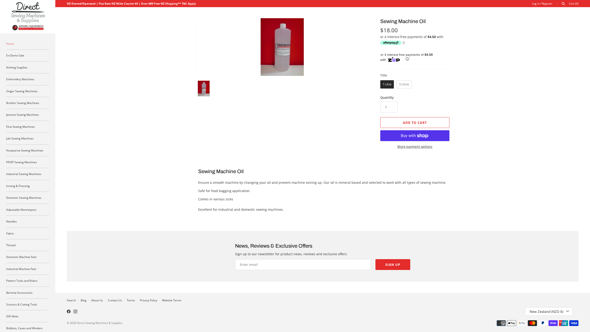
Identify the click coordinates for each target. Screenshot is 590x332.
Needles (11, 221)
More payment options (414, 146)
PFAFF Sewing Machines (21, 162)
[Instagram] (75, 311)
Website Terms (171, 300)
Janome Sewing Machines (22, 114)
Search (71, 300)
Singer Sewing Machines (22, 91)
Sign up (392, 264)
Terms (131, 300)
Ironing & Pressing (18, 186)
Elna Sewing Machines (20, 126)
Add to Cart (415, 122)
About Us (97, 300)
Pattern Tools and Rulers (22, 280)
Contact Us (115, 300)
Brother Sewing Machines (22, 103)
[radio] (387, 84)
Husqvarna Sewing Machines (24, 150)
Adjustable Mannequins (21, 209)
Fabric (10, 233)
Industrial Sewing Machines (23, 174)
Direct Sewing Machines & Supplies (99, 323)
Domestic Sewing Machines (23, 197)
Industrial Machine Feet (21, 269)
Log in (536, 3)
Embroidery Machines (20, 79)
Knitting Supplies (16, 67)
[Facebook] (69, 311)
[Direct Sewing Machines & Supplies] (27, 16)
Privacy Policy (148, 300)
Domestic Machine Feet (21, 257)
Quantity (387, 97)
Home (10, 43)
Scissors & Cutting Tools (21, 304)
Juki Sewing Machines (20, 138)
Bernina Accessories (19, 292)
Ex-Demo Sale (15, 55)
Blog (83, 300)
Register (547, 3)
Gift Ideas (12, 316)
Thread (10, 245)
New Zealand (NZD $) (546, 311)
